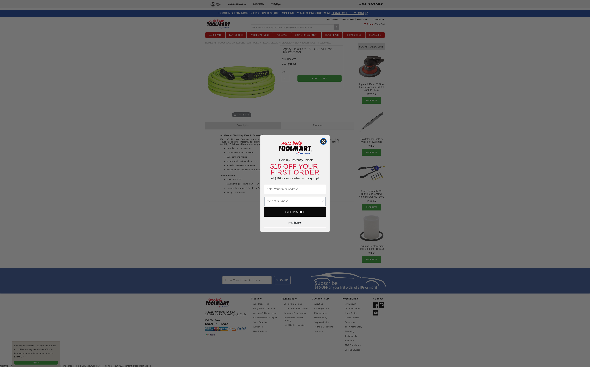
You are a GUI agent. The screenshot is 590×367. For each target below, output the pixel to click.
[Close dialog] (323, 141)
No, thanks (295, 222)
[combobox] (294, 201)
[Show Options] (322, 201)
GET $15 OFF (295, 212)
